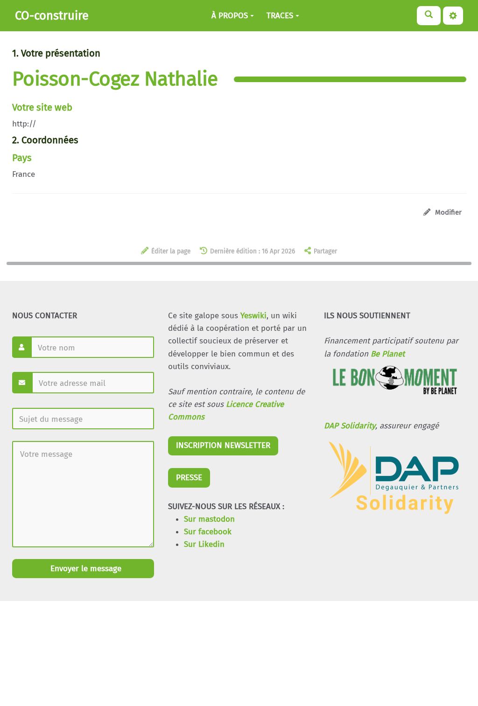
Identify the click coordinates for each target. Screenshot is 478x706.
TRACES (280, 16)
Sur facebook (208, 532)
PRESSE (189, 477)
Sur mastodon (209, 519)
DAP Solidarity (349, 426)
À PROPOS (229, 16)
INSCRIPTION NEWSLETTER (223, 445)
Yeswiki (253, 316)
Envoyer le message (84, 568)
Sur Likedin (204, 544)
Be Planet (388, 354)
